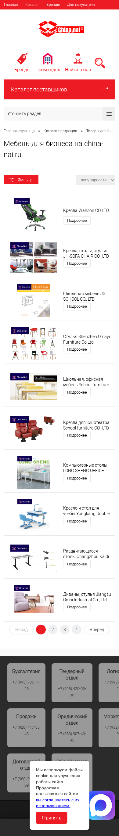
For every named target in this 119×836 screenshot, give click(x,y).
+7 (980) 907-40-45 (72, 736)
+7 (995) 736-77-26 (27, 685)
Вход (80, 12)
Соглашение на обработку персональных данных (46, 41)
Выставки (12, 23)
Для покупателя (81, 4)
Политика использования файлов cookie (39, 32)
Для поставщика (18, 14)
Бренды (53, 4)
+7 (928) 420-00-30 (72, 691)
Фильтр (25, 179)
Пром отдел (47, 69)
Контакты (36, 23)
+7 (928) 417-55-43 (27, 730)
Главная (11, 4)
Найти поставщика (56, 14)
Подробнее (77, 220)
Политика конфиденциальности (31, 50)
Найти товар (78, 69)
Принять (51, 817)
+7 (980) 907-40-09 (27, 782)
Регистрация (103, 12)
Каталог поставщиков (39, 89)
